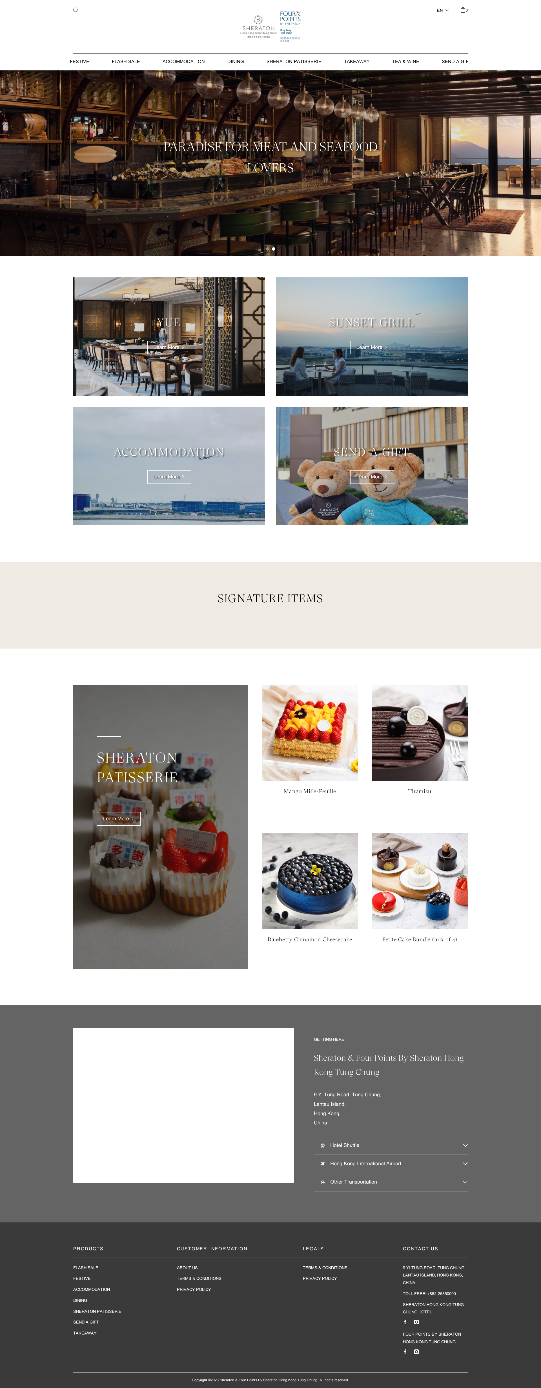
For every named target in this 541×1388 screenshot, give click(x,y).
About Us (187, 1268)
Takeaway (357, 62)
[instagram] (416, 1322)
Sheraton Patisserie (294, 62)
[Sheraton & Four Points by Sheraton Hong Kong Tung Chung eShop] (270, 27)
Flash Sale (126, 62)
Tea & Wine (405, 62)
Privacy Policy (194, 1290)
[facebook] (405, 1322)
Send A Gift (456, 62)
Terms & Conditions (199, 1279)
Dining (235, 62)
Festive (79, 62)
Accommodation (184, 62)
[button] (267, 249)
